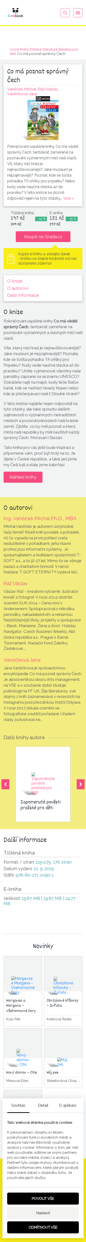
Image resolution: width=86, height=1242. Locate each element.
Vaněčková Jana (22, 660)
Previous (5, 784)
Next (81, 784)
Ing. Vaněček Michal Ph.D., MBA (40, 518)
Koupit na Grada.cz (43, 236)
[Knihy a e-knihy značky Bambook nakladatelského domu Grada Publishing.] (15, 12)
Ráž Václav (16, 583)
